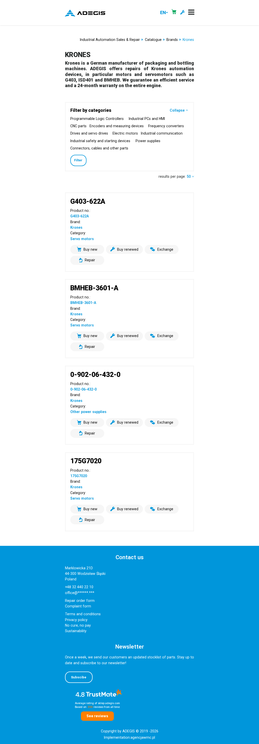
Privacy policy (76, 620)
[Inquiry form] (182, 13)
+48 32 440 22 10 (79, 587)
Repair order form (80, 601)
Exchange (165, 249)
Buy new (90, 249)
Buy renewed (127, 249)
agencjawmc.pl (143, 737)
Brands (172, 40)
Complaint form (78, 606)
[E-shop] (173, 12)
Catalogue (153, 40)
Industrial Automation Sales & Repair (110, 40)
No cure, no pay (78, 625)
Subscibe (78, 677)
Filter (78, 160)
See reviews (97, 716)
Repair (90, 260)
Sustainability (76, 631)
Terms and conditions (83, 614)
